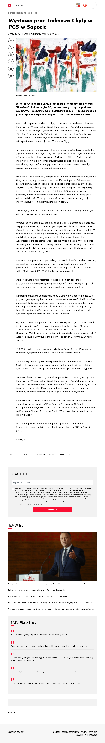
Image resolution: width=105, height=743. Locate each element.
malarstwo (24, 454)
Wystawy (55, 34)
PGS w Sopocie (39, 454)
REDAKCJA (84, 732)
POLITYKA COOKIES (91, 735)
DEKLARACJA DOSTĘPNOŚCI (70, 732)
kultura (12, 454)
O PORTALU (56, 732)
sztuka (51, 454)
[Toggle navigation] (93, 5)
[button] (96, 713)
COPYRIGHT (93, 732)
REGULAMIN (79, 735)
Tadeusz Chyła (64, 454)
